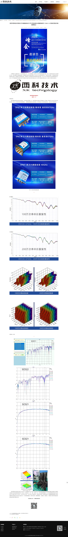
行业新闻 (9, 20)
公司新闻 (13, 20)
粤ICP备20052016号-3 (39, 535)
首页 (2, 20)
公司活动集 (5, 20)
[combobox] (64, 2)
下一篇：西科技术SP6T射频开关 (14, 514)
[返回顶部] (67, 482)
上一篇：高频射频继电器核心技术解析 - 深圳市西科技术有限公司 (18, 513)
